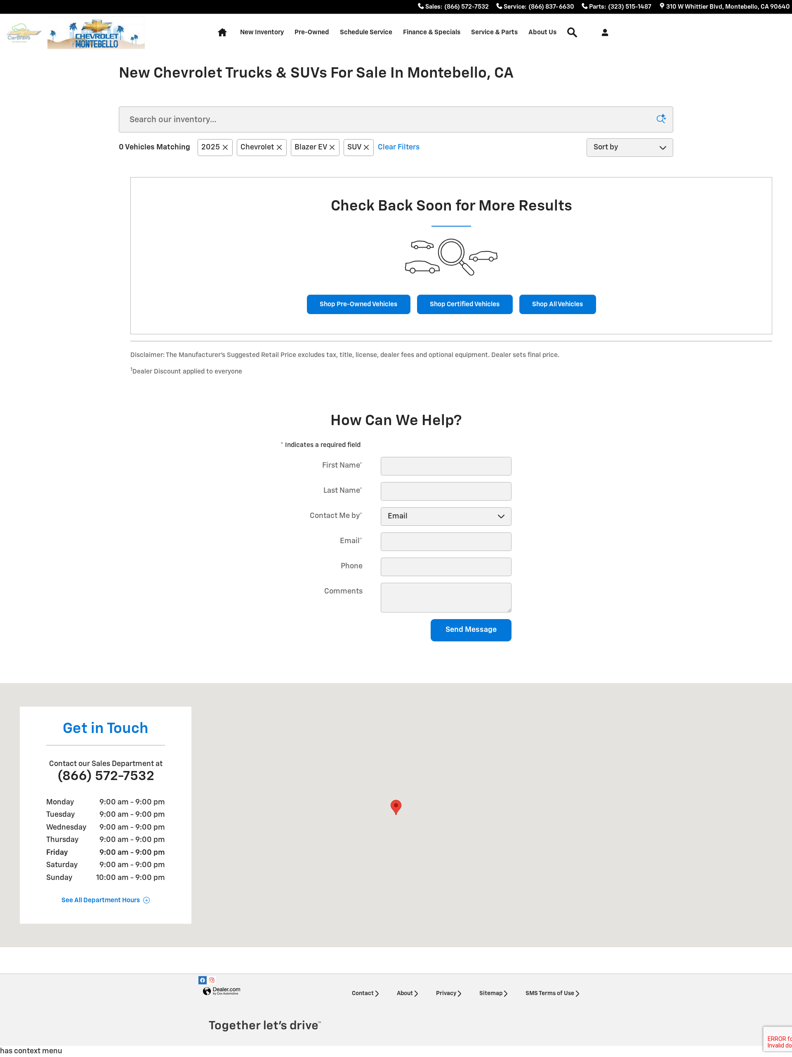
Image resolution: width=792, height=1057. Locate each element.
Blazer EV (311, 147)
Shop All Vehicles (557, 304)
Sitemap (490, 993)
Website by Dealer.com (221, 991)
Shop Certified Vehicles (465, 304)
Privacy (446, 993)
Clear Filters (399, 147)
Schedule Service (366, 32)
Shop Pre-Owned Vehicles (358, 304)
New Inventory (262, 32)
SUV (354, 147)
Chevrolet (257, 147)
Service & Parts (494, 32)
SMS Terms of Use (550, 993)
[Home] (23, 32)
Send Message (471, 630)
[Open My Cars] (603, 33)
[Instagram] (211, 980)
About (405, 993)
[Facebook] (202, 980)
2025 (210, 147)
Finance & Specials (431, 32)
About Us (542, 32)
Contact (363, 993)
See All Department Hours (100, 900)
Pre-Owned (312, 32)
